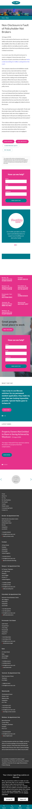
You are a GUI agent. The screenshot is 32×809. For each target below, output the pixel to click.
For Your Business (6, 500)
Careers (4, 504)
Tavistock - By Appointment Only (11, 673)
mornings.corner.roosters (9, 711)
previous (1, 479)
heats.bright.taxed (7, 735)
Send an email (8, 141)
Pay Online (7, 150)
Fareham (4, 542)
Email (6, 185)
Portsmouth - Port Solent (9, 620)
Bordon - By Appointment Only (10, 515)
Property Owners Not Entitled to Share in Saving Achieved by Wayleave (15, 434)
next (30, 479)
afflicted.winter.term (8, 615)
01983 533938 (7, 287)
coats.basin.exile (7, 667)
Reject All (23, 799)
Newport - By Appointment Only (11, 566)
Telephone (8, 191)
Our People (5, 502)
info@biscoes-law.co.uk (9, 534)
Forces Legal (16, 763)
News (7, 18)
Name (6, 178)
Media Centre (5, 506)
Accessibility (5, 759)
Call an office (22, 141)
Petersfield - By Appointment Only (11, 594)
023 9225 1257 (23, 303)
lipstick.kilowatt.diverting (9, 560)
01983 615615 (23, 295)
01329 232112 (23, 278)
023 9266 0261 (7, 295)
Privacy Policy (11, 761)
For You (4, 498)
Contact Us (5, 510)
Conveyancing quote (10, 145)
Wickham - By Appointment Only (11, 717)
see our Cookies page (13, 791)
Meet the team (8, 329)
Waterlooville (5, 691)
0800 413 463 (7, 304)
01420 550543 (7, 279)
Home (3, 18)
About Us (4, 496)
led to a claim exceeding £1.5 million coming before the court (16, 62)
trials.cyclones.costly (8, 536)
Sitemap (8, 765)
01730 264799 (23, 287)
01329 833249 (7, 312)
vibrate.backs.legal (8, 643)
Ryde (3, 648)
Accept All (9, 799)
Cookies (26, 761)
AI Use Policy (19, 761)
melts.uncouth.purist (8, 588)
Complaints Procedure (15, 759)
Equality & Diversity (7, 763)
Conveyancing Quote (7, 508)
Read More (7, 410)
